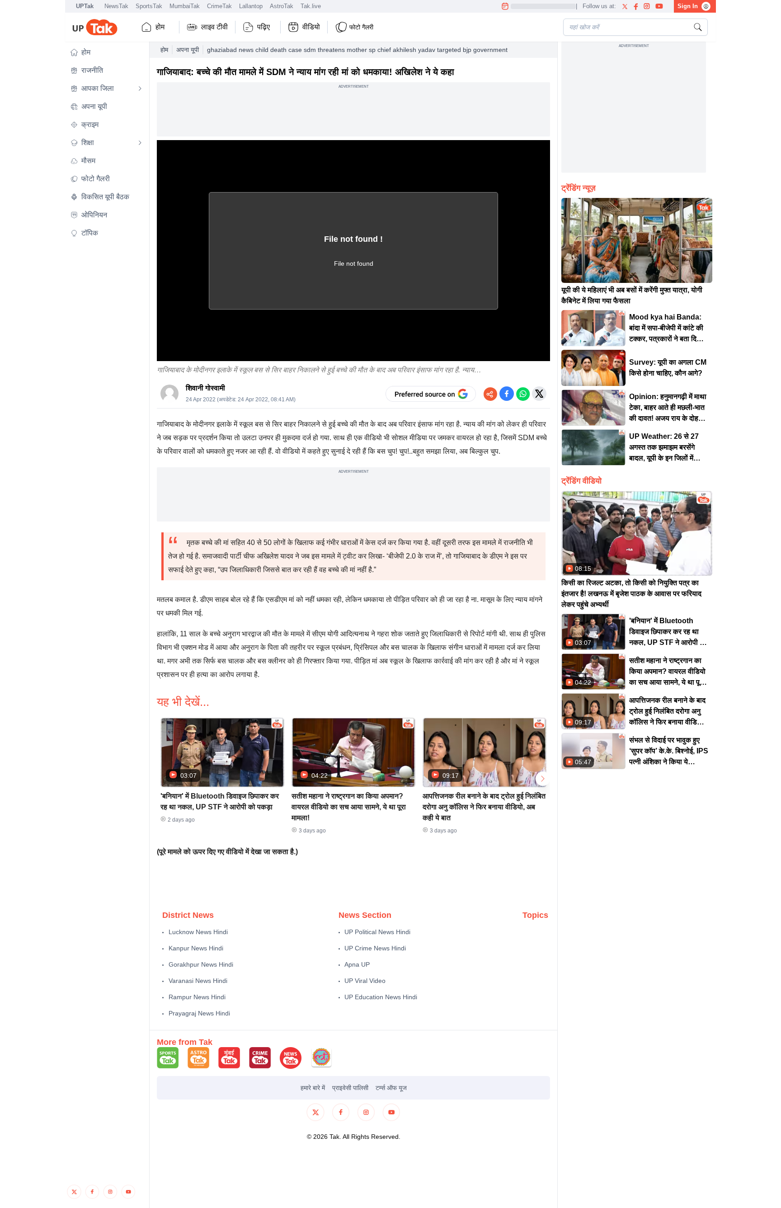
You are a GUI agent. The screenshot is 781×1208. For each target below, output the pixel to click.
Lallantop (251, 6)
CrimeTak (219, 6)
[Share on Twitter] (539, 393)
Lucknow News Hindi (198, 931)
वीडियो (311, 27)
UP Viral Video (365, 980)
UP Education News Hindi (380, 997)
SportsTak (149, 6)
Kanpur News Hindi (196, 948)
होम (160, 27)
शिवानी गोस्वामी (205, 388)
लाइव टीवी (214, 27)
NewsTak (116, 6)
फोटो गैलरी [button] (361, 27)
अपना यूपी (187, 49)
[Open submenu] (140, 88)
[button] (106, 52)
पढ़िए (263, 27)
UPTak (85, 6)
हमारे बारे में (313, 1087)
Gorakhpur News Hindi (201, 964)
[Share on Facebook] (506, 393)
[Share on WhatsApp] (523, 393)
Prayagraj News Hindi (199, 1013)
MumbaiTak (184, 6)
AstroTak (281, 6)
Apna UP (357, 964)
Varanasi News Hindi (198, 980)
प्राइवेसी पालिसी (350, 1087)
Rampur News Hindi (197, 997)
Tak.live (311, 6)
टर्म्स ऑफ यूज (391, 1087)
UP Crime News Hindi (375, 948)
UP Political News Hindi (377, 931)
